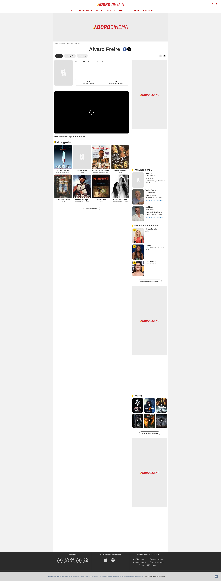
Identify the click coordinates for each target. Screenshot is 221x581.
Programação (85, 11)
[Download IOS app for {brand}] (107, 560)
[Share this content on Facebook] (125, 49)
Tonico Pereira (150, 190)
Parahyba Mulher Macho (153, 212)
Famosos (62, 43)
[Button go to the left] (160, 56)
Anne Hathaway (150, 262)
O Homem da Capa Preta (82, 200)
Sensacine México (146, 565)
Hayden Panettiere (151, 229)
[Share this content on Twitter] (129, 49)
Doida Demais (120, 170)
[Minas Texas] (82, 157)
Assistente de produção (97, 62)
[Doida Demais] (120, 157)
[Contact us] (86, 560)
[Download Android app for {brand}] (114, 560)
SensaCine (136, 562)
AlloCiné (136, 559)
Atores (69, 43)
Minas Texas (82, 170)
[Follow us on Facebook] (60, 560)
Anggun (148, 245)
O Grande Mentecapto (101, 170)
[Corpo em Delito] (63, 186)
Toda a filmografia (91, 208)
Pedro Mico (101, 200)
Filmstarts (153, 559)
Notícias (111, 11)
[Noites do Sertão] (120, 186)
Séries (122, 11)
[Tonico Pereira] (138, 197)
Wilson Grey (149, 173)
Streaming (148, 11)
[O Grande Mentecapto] (101, 157)
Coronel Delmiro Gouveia (153, 215)
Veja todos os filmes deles (154, 200)
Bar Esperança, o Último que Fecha (155, 181)
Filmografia (63, 142)
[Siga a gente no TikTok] (79, 560)
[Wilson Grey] (138, 180)
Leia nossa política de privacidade (155, 576)
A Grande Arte (63, 170)
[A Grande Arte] (63, 157)
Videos (99, 11)
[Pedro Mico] (101, 186)
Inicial (56, 43)
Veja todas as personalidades (149, 281)
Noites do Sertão (120, 200)
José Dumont (150, 207)
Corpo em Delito (63, 200)
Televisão (134, 11)
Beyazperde (154, 562)
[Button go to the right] (164, 56)
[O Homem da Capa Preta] (82, 186)
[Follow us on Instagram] (73, 560)
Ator (85, 62)
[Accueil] (110, 4)
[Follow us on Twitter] (67, 560)
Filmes (71, 11)
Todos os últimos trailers (150, 433)
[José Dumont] (138, 213)
